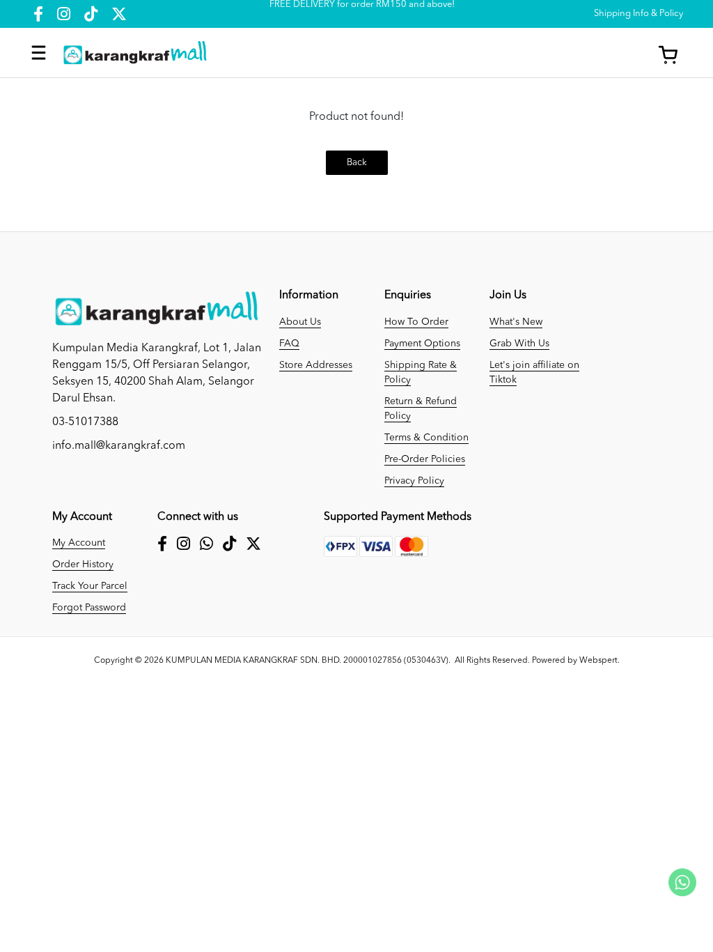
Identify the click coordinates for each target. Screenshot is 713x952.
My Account (78, 543)
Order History (82, 564)
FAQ (289, 343)
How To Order (416, 322)
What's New (515, 322)
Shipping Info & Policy (638, 13)
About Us (300, 322)
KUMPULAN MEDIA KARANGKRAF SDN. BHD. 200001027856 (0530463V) (307, 661)
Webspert (598, 661)
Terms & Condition (426, 438)
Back (357, 162)
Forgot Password (89, 608)
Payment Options (422, 343)
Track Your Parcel (89, 586)
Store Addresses (315, 365)
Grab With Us (519, 343)
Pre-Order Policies (424, 459)
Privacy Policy (414, 481)
